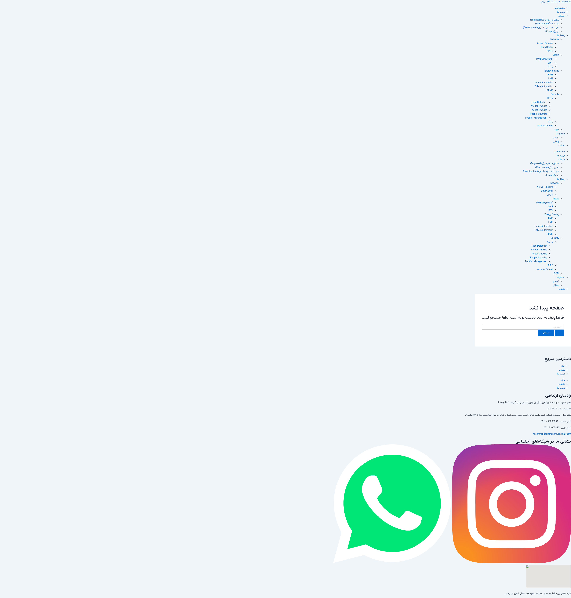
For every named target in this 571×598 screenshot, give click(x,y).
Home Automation (544, 83)
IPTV (550, 67)
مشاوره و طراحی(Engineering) (544, 20)
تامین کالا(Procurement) (547, 24)
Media (556, 55)
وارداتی (556, 142)
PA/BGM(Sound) (544, 59)
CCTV (550, 98)
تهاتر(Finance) (552, 32)
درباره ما (561, 12)
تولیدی (556, 137)
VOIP (550, 63)
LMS (550, 79)
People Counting (538, 114)
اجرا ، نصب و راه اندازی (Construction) (541, 28)
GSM (556, 130)
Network (554, 39)
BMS (550, 75)
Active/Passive (545, 43)
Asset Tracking (539, 110)
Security (555, 94)
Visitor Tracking (539, 106)
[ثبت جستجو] (559, 333)
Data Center (547, 47)
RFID (550, 122)
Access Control (545, 126)
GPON (550, 51)
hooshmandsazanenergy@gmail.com (552, 434)
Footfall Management (536, 118)
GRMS (550, 91)
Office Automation (544, 86)
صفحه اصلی (559, 8)
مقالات (562, 145)
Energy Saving (551, 71)
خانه (563, 366)
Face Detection (539, 102)
